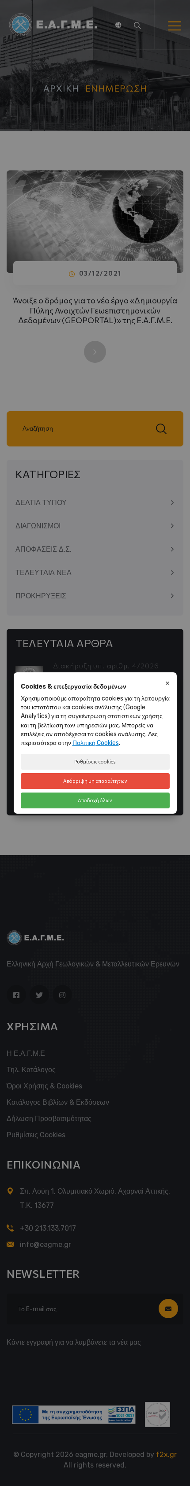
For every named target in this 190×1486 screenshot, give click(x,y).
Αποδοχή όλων (95, 800)
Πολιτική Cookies (95, 743)
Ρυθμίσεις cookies (95, 761)
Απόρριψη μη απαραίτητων (95, 781)
